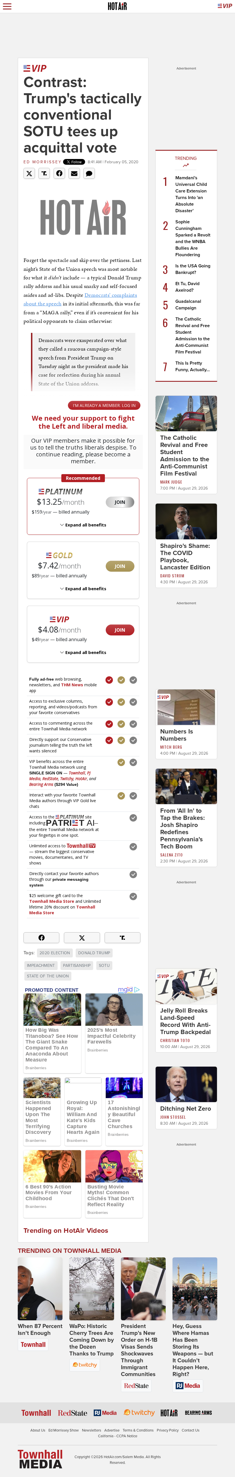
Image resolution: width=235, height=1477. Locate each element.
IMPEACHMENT (41, 965)
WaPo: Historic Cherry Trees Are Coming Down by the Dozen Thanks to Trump (91, 1340)
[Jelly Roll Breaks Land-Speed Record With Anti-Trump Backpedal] (186, 986)
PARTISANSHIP (77, 965)
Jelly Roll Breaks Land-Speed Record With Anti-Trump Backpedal (185, 1021)
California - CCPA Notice (117, 1436)
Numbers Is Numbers (176, 735)
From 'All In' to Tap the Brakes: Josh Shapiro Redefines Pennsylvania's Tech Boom (182, 828)
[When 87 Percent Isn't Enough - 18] (40, 1288)
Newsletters (91, 1430)
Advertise (112, 1430)
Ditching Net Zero (185, 1108)
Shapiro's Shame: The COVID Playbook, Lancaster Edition (185, 556)
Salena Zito (171, 855)
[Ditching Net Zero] (186, 1084)
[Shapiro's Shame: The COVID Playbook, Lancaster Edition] (186, 521)
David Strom (172, 575)
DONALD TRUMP (94, 953)
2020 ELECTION (55, 953)
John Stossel (173, 1117)
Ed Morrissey (42, 162)
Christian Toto (175, 1040)
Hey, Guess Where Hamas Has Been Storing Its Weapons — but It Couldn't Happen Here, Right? (193, 1350)
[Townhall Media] (40, 1459)
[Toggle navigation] (7, 6)
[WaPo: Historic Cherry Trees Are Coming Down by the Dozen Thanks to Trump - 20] (91, 1288)
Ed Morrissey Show (63, 1430)
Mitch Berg (171, 747)
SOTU (104, 965)
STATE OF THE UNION (48, 976)
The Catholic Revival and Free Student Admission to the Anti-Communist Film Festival (184, 455)
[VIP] (225, 6)
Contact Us (190, 1430)
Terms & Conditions (138, 1430)
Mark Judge (171, 482)
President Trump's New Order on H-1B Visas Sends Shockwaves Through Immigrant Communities (139, 1350)
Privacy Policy (168, 1430)
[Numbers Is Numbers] (186, 706)
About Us (37, 1430)
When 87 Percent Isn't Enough (40, 1330)
